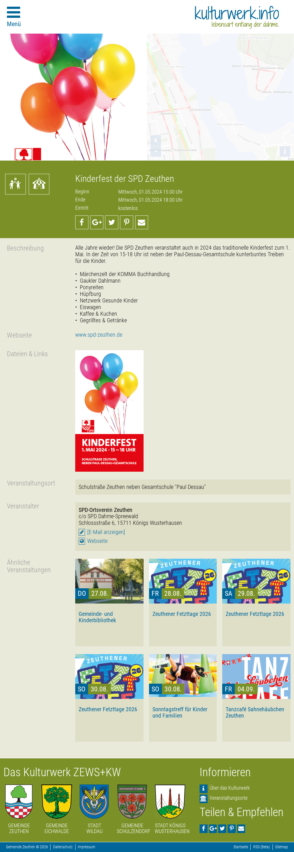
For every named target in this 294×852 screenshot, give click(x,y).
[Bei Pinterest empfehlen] (126, 222)
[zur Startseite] (237, 17)
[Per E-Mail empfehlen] (141, 222)
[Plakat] (109, 411)
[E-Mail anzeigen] (106, 532)
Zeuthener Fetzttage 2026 (181, 614)
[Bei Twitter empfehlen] (111, 222)
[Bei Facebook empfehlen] (81, 222)
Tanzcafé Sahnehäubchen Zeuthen (255, 712)
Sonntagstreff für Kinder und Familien (179, 712)
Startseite (240, 847)
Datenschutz (63, 847)
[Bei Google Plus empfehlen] (96, 222)
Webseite (97, 541)
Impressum (86, 847)
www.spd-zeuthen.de (98, 334)
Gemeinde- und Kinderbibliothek (97, 617)
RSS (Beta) (261, 847)
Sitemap (281, 847)
